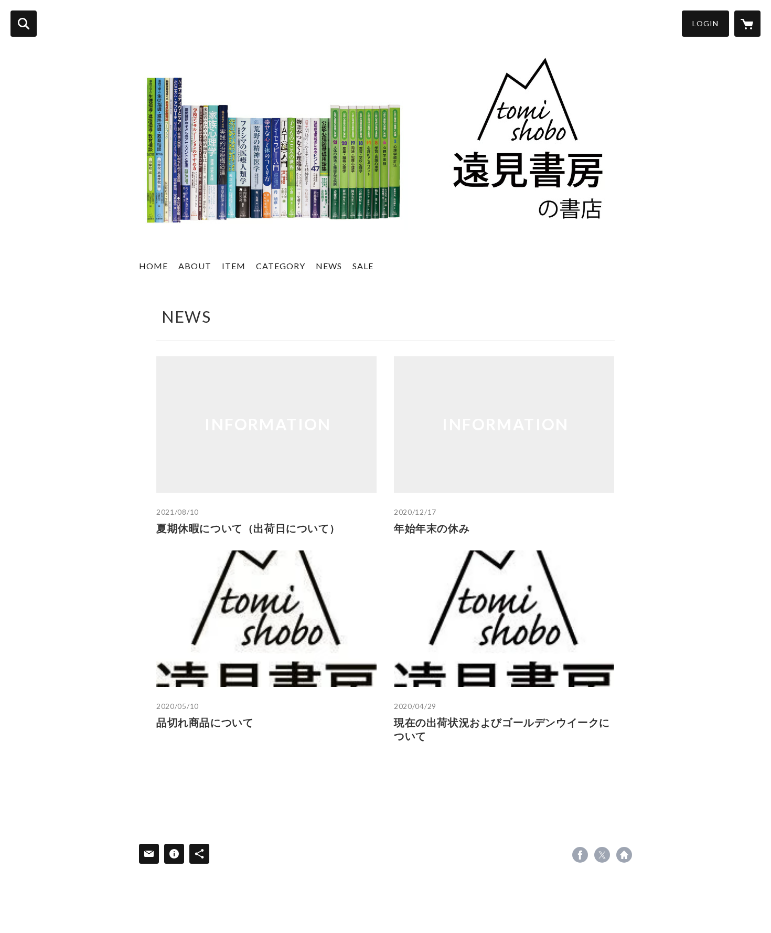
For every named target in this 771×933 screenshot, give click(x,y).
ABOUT (194, 266)
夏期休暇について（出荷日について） (248, 528)
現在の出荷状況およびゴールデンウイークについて (502, 729)
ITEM (233, 266)
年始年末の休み (431, 528)
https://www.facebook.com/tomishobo (580, 855)
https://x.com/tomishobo (602, 855)
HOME (153, 266)
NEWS (329, 266)
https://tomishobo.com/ (624, 855)
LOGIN (705, 23)
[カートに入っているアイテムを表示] (747, 23)
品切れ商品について (204, 722)
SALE (362, 266)
